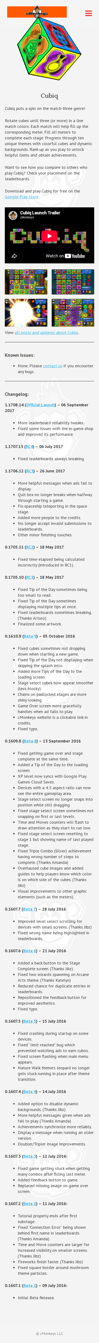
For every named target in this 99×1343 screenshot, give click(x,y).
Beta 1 (29, 1285)
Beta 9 (30, 636)
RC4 (29, 446)
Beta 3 (29, 1156)
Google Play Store (21, 196)
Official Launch (40, 405)
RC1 (29, 577)
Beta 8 (30, 741)
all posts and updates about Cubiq (46, 332)
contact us (52, 365)
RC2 (29, 547)
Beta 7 (29, 909)
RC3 (29, 471)
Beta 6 (29, 950)
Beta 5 (29, 1021)
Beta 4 (29, 1091)
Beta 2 (29, 1203)
